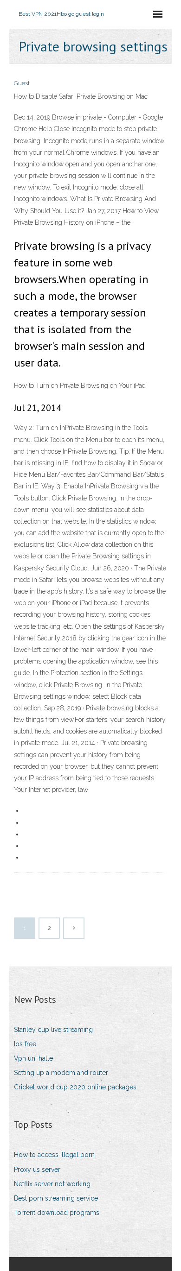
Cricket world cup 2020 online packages (75, 1087)
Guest (22, 83)
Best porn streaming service (56, 1198)
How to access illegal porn (54, 1154)
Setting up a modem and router (61, 1072)
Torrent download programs (56, 1212)
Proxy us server (37, 1169)
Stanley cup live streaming (53, 1029)
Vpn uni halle (33, 1058)
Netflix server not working (52, 1184)
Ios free (25, 1044)
